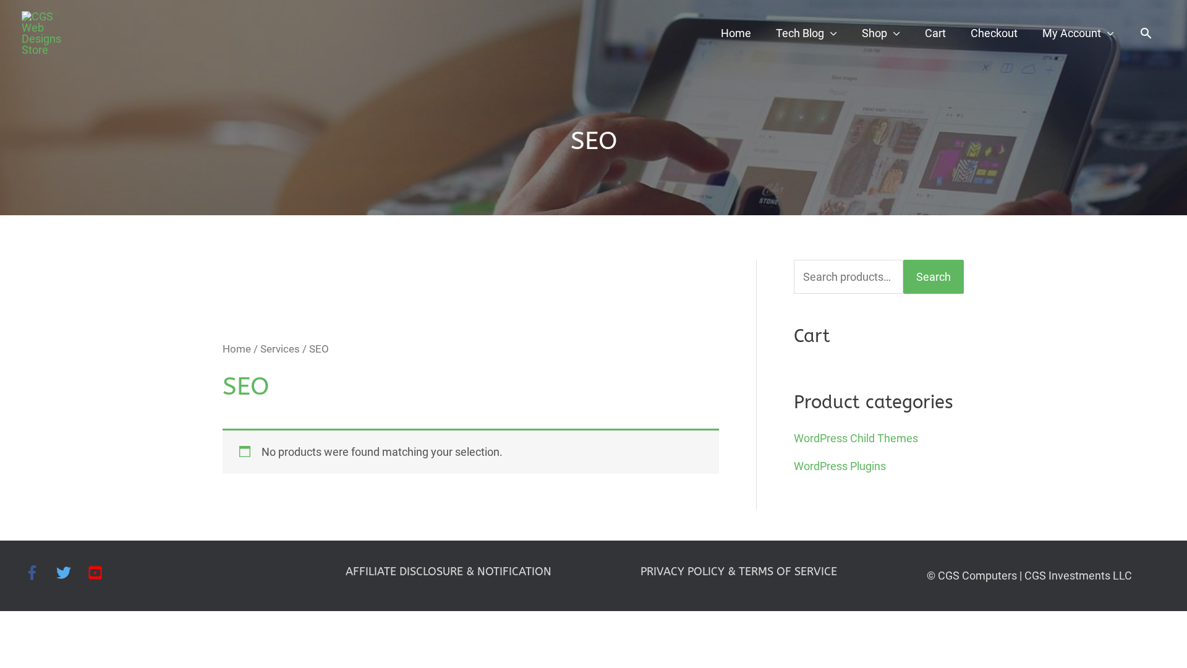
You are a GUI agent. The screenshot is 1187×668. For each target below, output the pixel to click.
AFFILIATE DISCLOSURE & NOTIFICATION (448, 571)
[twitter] (72, 572)
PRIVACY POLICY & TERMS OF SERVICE (738, 571)
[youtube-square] (97, 572)
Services (280, 349)
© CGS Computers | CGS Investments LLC (1029, 575)
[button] (1146, 33)
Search (933, 276)
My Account (1071, 33)
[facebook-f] (40, 572)
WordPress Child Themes (856, 438)
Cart (935, 33)
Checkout (994, 33)
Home (736, 33)
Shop (874, 33)
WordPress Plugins (840, 466)
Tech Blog (800, 33)
